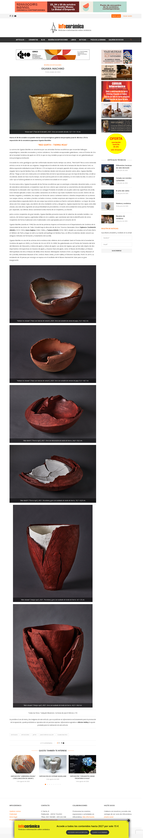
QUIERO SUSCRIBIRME (99, 832)
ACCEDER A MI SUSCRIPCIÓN (77, 832)
